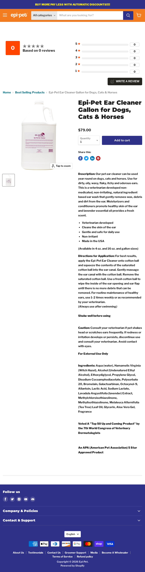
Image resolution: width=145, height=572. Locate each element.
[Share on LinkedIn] (92, 158)
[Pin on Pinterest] (98, 158)
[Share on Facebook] (80, 158)
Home (7, 92)
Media (94, 552)
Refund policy (85, 556)
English (70, 534)
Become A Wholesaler (115, 552)
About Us (18, 552)
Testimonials (35, 552)
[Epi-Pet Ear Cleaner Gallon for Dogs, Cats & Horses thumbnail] (8, 180)
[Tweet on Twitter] (86, 158)
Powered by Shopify (72, 565)
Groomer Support (75, 552)
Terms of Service (62, 556)
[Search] (128, 15)
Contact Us (54, 552)
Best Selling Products (30, 92)
